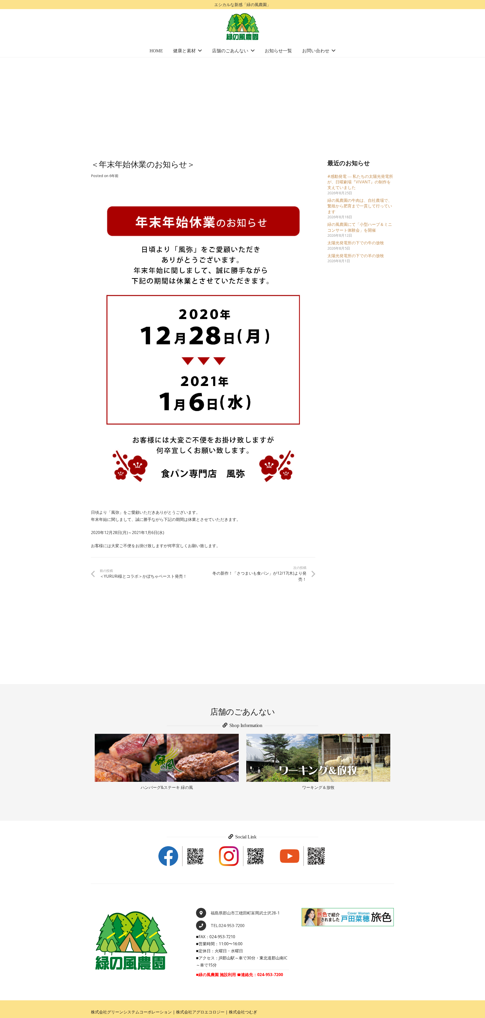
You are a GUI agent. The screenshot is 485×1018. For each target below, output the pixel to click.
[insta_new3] (242, 856)
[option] (167, 762)
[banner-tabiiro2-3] (347, 917)
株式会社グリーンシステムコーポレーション (131, 1012)
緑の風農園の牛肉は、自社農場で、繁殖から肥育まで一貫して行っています (359, 206)
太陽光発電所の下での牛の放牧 (355, 243)
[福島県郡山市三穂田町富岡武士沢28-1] (203, 913)
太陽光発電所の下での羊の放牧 (355, 255)
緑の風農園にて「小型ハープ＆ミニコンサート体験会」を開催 (359, 227)
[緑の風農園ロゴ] (242, 27)
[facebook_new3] (182, 856)
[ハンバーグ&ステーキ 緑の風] (167, 758)
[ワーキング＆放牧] (318, 758)
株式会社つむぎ (243, 1012)
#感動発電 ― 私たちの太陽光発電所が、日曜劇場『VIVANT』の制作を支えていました (360, 182)
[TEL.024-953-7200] (203, 925)
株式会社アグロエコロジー (200, 1012)
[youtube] (303, 856)
